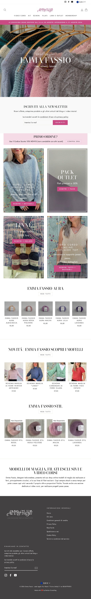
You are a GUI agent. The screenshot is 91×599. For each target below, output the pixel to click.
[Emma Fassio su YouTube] (15, 575)
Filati (45, 16)
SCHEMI (36, 16)
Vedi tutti (45, 294)
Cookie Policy (51, 535)
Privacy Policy (51, 524)
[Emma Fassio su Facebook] (10, 575)
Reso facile (50, 528)
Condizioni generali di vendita (57, 520)
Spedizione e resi (53, 531)
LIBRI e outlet (56, 16)
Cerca (49, 513)
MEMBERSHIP (71, 16)
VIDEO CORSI (20, 16)
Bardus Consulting (50, 590)
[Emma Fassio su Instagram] (5, 575)
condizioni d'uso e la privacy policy (54, 117)
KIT (29, 16)
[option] (45, 22)
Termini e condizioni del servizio (58, 539)
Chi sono (50, 517)
